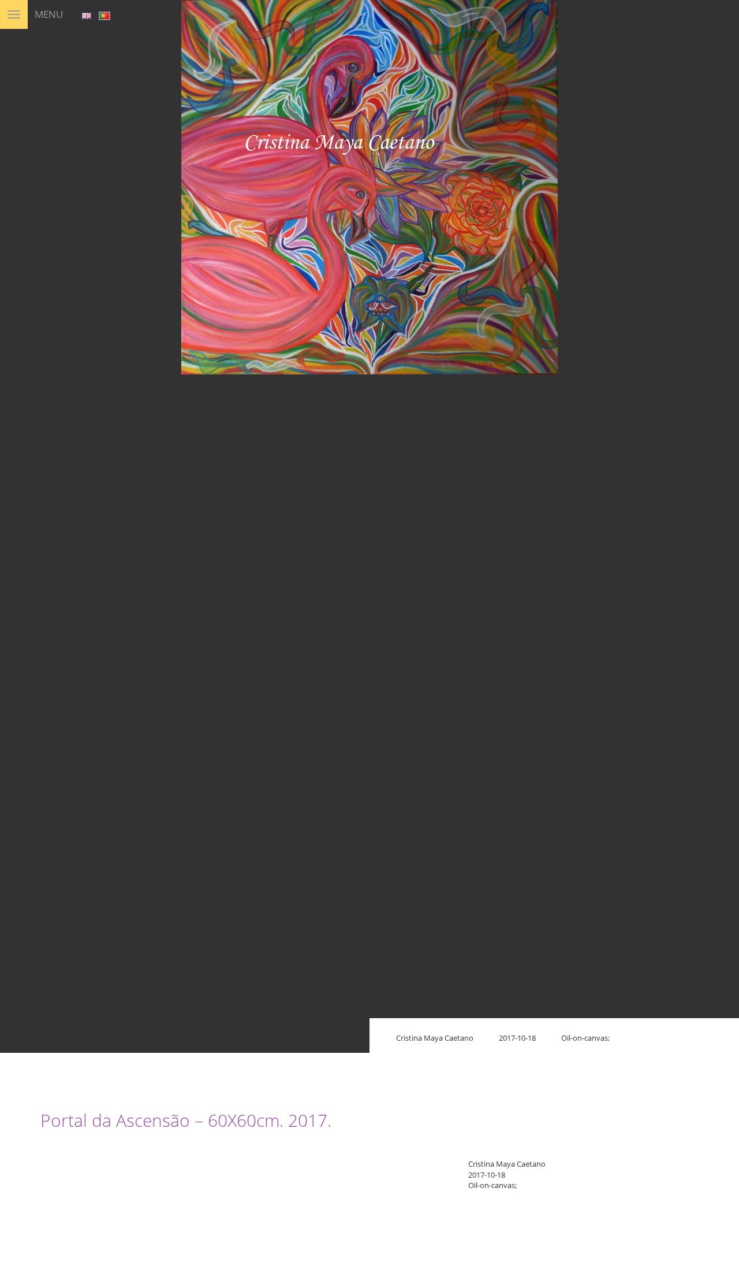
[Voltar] (721, 22)
